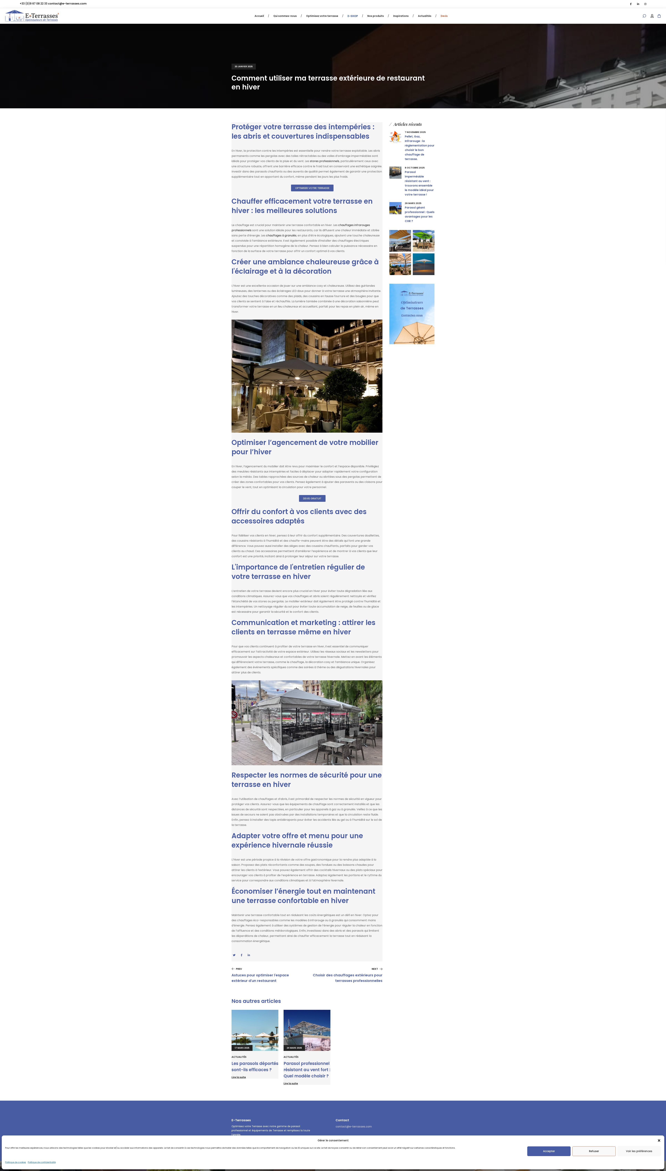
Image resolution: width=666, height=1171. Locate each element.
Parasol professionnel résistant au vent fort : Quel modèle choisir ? (307, 1070)
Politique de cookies (15, 1162)
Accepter (549, 1151)
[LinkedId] (638, 4)
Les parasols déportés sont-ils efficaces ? (255, 1067)
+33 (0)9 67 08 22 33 (33, 3)
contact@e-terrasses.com (67, 4)
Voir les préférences (639, 1151)
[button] (659, 1140)
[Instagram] (645, 4)
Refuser (594, 1151)
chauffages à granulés (281, 235)
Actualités (239, 1057)
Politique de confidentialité (42, 1162)
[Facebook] (630, 4)
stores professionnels (324, 161)
